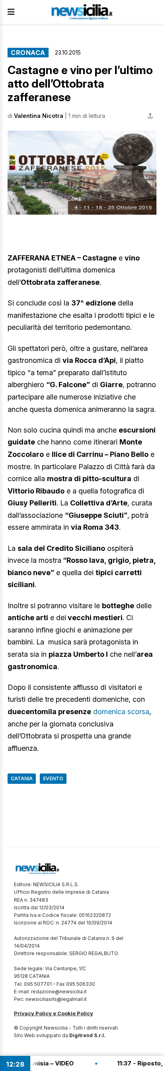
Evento (53, 778)
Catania (22, 778)
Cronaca (28, 53)
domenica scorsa (121, 711)
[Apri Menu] (11, 12)
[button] (82, 172)
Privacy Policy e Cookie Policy (53, 1013)
